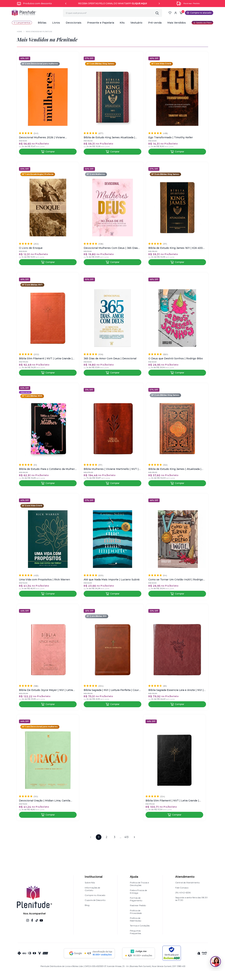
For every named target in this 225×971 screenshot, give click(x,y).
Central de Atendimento (187, 882)
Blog (87, 905)
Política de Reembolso (135, 919)
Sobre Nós (90, 882)
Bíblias (42, 22)
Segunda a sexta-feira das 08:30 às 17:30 (191, 898)
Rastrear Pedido (192, 3)
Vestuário (136, 22)
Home (19, 32)
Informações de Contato (92, 889)
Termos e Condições (140, 925)
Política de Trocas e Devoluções (139, 883)
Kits (122, 22)
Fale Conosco (181, 887)
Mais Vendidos (176, 22)
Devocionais (73, 22)
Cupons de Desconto (95, 900)
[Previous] (65, 3)
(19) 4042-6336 (183, 892)
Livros (56, 22)
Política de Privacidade (136, 911)
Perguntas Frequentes (135, 932)
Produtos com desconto (37, 3)
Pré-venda (155, 22)
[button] (42, 23)
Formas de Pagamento (136, 899)
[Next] (159, 3)
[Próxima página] (134, 837)
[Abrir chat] (215, 961)
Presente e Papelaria (100, 22)
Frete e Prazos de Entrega (138, 891)
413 (126, 837)
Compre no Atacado (95, 895)
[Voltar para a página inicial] (24, 13)
